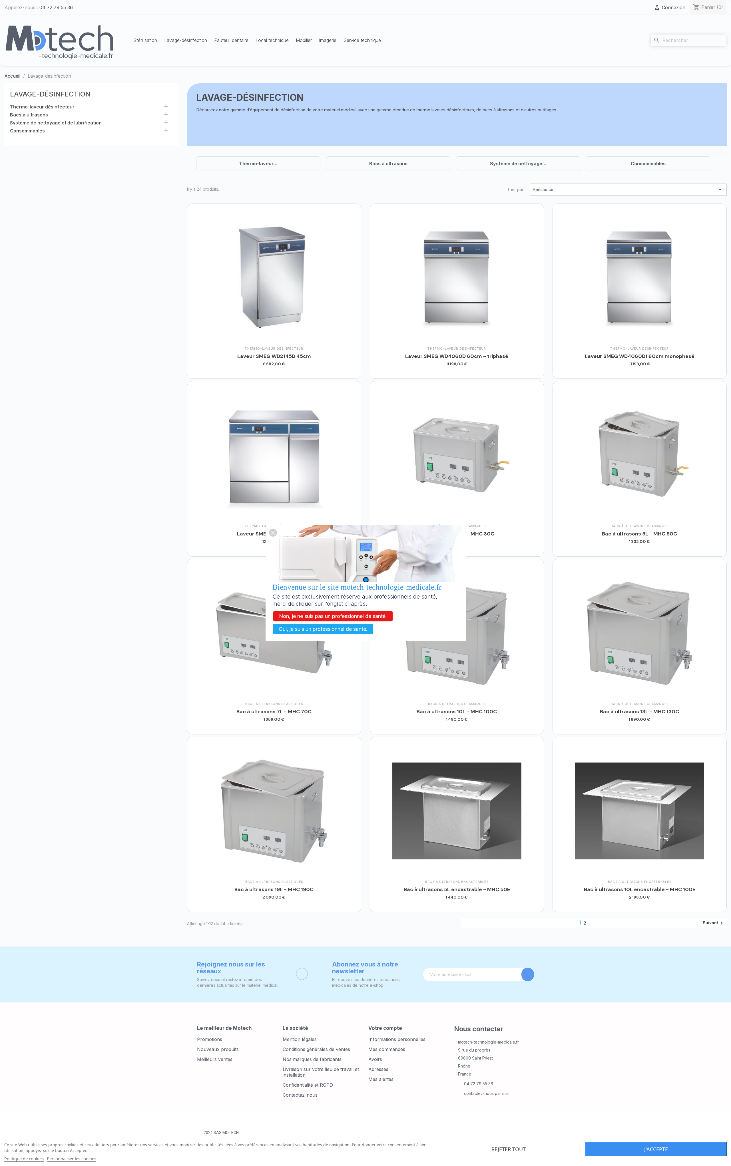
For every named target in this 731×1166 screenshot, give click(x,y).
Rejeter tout (508, 1149)
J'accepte (656, 1149)
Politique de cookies (24, 1158)
